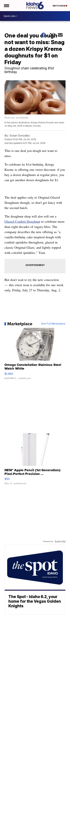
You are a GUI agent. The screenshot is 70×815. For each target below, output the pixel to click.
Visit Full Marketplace (53, 323)
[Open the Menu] (6, 5)
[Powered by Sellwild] (60, 541)
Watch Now (59, 6)
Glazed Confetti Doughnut (22, 221)
